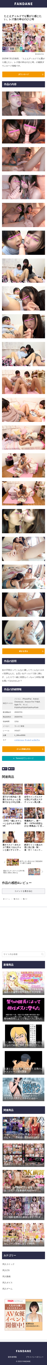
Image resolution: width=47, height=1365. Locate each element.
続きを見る (23, 651)
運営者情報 (12, 1357)
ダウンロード (23, 74)
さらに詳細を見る (24, 749)
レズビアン (36, 740)
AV (6, 769)
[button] (42, 954)
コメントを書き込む (24, 891)
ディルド (28, 740)
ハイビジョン (19, 740)
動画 (12, 769)
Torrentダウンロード (25, 758)
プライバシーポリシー (34, 1357)
